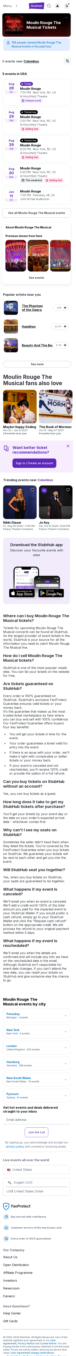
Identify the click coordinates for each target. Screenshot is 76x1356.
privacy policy (15, 1146)
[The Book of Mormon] (55, 412)
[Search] (49, 6)
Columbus (31, 61)
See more (37, 364)
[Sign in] (57, 6)
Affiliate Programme (18, 1273)
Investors (10, 1280)
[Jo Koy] (55, 508)
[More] (66, 18)
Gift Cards (10, 1321)
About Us (10, 1257)
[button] (14, 6)
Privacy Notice (26, 1343)
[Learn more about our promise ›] (17, 1206)
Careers (9, 1296)
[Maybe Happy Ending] (20, 412)
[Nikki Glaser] (20, 508)
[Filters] (67, 61)
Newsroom (11, 1288)
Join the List (36, 1132)
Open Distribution (16, 1265)
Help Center (12, 1313)
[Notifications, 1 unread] (67, 6)
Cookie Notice (48, 1343)
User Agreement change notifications (32, 1352)
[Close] (68, 446)
